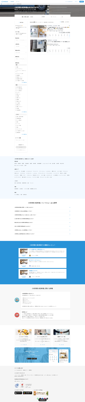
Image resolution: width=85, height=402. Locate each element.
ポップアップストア (18, 177)
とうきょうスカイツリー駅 (46, 163)
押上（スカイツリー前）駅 (19, 165)
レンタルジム (35, 173)
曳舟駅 (31, 163)
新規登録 (81, 1)
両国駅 (23, 163)
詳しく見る (42, 344)
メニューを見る (23, 344)
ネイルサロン (17, 175)
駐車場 (68, 175)
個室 (21, 194)
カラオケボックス (49, 175)
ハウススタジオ (22, 173)
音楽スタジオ (17, 173)
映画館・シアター (23, 175)
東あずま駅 (62, 163)
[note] (47, 398)
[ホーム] (4, 1)
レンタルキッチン (29, 173)
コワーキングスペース (41, 173)
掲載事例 (30, 370)
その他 (51, 177)
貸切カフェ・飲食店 (63, 173)
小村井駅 (57, 163)
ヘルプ (18, 1)
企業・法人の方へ (17, 381)
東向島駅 (34, 163)
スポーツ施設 (43, 175)
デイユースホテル (49, 173)
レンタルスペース (17, 171)
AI (69, 25)
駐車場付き (25, 194)
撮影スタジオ (54, 171)
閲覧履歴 (12, 1)
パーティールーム (42, 171)
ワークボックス (65, 171)
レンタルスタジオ (29, 171)
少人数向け (21, 188)
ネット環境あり (17, 194)
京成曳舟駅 (27, 163)
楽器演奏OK (16, 188)
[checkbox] (16, 67)
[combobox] (46, 17)
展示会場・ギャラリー (36, 175)
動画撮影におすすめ (33, 188)
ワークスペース (35, 171)
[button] (42, 208)
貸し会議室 (23, 171)
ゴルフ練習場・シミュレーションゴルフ (59, 175)
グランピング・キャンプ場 (44, 177)
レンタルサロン (48, 171)
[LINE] (38, 398)
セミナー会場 (59, 171)
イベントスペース (56, 173)
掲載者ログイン (25, 370)
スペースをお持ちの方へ (18, 370)
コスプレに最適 (26, 188)
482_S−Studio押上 (23, 255)
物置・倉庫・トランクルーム (26, 177)
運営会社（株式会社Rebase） (19, 376)
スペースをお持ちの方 (68, 1)
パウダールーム (29, 175)
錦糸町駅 (19, 163)
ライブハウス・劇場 (35, 177)
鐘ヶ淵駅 (53, 163)
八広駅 (25, 165)
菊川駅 (16, 163)
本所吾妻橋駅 (39, 163)
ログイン (76, 1)
